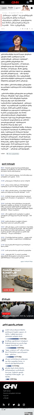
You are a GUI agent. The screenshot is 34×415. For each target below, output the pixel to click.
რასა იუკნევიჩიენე (13, 153)
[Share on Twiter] (25, 28)
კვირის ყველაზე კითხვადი (13, 324)
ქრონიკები (6, 299)
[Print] (32, 28)
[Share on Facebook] (20, 28)
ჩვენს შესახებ (6, 391)
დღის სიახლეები (8, 164)
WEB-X (30, 408)
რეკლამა (5, 395)
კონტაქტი (6, 398)
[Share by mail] (27, 28)
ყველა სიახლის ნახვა (27, 261)
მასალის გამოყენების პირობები (12, 393)
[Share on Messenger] (23, 28)
